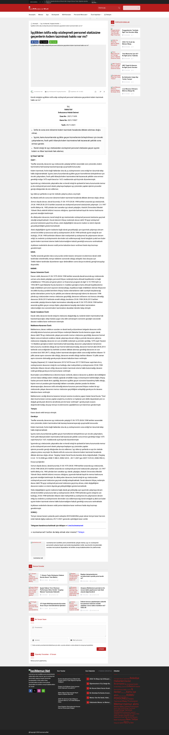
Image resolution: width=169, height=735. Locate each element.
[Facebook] (30, 690)
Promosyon (134, 707)
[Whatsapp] (43, 690)
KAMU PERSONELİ (124, 696)
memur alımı (131, 704)
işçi (125, 692)
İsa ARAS (93, 581)
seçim (116, 708)
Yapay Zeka (135, 714)
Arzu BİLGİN (54, 608)
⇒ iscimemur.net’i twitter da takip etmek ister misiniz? (57, 532)
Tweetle (45, 42)
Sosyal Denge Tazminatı (127, 708)
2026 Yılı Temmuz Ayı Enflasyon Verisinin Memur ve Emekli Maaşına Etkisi (69, 700)
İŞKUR (121, 723)
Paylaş (36, 42)
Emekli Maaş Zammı (120, 686)
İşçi (41, 23)
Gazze (138, 686)
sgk (119, 708)
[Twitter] (34, 690)
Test (124, 714)
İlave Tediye (132, 719)
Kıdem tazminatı (37, 171)
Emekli (135, 684)
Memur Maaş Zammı (121, 707)
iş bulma (129, 689)
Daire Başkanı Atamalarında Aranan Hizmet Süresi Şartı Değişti (69, 707)
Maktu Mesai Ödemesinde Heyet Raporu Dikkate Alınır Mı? (68, 693)
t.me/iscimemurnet (57, 526)
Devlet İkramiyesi (122, 682)
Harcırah (116, 689)
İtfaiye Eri (117, 723)
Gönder (54, 42)
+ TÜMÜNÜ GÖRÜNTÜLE (105, 671)
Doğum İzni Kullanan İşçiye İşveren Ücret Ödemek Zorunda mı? (68, 687)
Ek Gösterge (129, 684)
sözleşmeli (126, 712)
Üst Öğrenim (134, 717)
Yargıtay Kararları (54, 23)
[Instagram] (39, 690)
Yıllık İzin (127, 717)
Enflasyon (131, 686)
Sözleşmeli (46, 23)
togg (127, 714)
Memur (118, 704)
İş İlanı (131, 723)
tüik (130, 714)
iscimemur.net (38, 91)
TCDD (121, 714)
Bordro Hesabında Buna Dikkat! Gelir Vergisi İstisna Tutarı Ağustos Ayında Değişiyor (67, 1)
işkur (122, 692)
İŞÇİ (126, 722)
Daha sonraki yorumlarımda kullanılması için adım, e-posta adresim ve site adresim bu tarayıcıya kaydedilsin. (62, 645)
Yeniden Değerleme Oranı (124, 716)
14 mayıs (116, 679)
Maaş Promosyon (130, 701)
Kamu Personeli (122, 696)
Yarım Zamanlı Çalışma (121, 715)
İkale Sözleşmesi (120, 720)
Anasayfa (35, 23)
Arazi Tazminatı (124, 679)
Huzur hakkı (122, 689)
